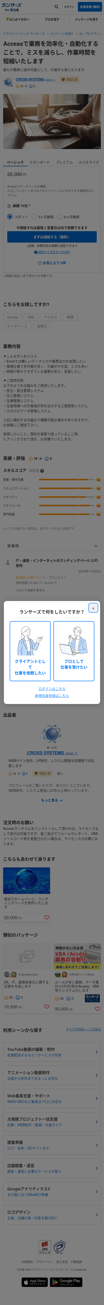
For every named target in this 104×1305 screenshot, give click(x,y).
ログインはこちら (52, 688)
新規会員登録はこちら (52, 695)
